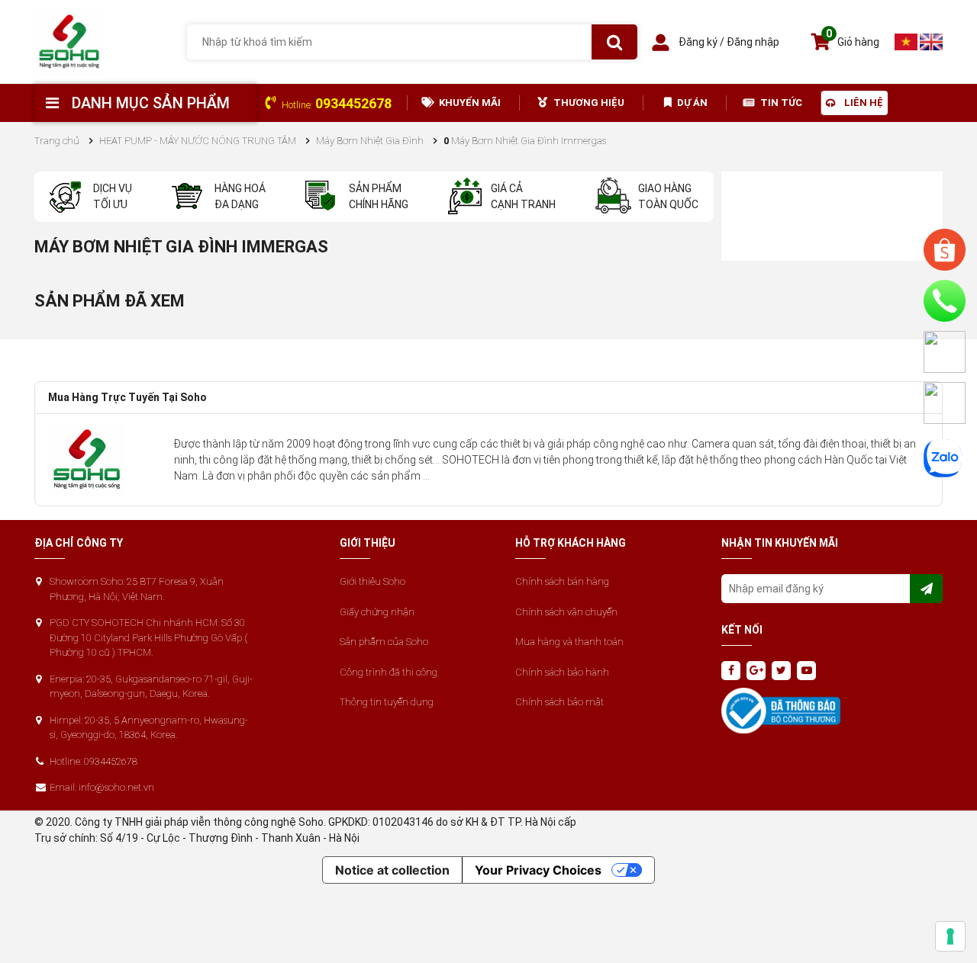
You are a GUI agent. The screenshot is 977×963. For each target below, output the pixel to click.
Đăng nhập (753, 42)
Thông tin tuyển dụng (387, 702)
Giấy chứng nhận (377, 612)
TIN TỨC (781, 102)
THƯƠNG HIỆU (588, 102)
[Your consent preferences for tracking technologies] (950, 936)
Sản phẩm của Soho (384, 641)
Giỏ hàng (852, 40)
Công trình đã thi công (388, 672)
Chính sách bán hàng (562, 581)
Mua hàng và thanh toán (569, 641)
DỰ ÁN (692, 102)
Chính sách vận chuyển (566, 612)
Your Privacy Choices (538, 870)
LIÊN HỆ (863, 102)
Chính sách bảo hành (562, 672)
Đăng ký (698, 42)
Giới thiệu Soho (372, 581)
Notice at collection (392, 870)
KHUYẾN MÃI (470, 102)
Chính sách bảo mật (559, 702)
